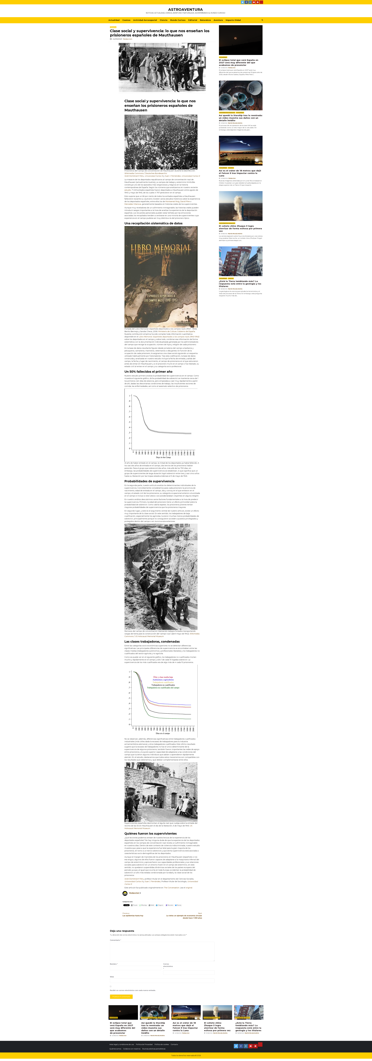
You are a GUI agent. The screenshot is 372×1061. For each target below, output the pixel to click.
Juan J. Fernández (173, 176)
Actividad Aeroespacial (145, 20)
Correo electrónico (168, 966)
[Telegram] (257, 2)
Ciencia (163, 20)
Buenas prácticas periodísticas (153, 1049)
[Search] (262, 20)
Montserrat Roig (172, 201)
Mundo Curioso (178, 20)
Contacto (174, 1044)
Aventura (218, 20)
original (189, 888)
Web (112, 977)
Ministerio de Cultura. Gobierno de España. (176, 331)
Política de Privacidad (144, 1044)
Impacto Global (233, 20)
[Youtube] (254, 2)
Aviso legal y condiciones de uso (121, 1044)
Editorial (192, 20)
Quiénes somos (115, 1049)
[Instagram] (250, 2)
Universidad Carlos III (154, 176)
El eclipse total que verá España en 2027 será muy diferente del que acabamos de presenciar (238, 62)
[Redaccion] (125, 893)
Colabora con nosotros (131, 1049)
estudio (127, 190)
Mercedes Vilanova (132, 204)
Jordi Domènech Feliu (134, 176)
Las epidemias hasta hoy (133, 914)
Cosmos (126, 20)
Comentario (115, 940)
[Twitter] (242, 2)
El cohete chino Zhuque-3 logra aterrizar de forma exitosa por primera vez (240, 228)
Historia (113, 27)
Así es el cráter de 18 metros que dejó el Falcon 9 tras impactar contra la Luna (240, 173)
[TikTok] (261, 2)
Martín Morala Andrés (235, 123)
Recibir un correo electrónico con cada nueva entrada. (133, 990)
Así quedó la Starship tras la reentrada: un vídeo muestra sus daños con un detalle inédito (241, 118)
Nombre (114, 964)
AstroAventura (185, 9)
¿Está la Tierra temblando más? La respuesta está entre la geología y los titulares (240, 283)
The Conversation (171, 888)
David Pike (185, 201)
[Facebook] (246, 2)
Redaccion (127, 39)
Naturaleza (205, 20)
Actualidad (114, 20)
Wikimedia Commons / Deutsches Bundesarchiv (145, 173)
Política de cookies (162, 1044)
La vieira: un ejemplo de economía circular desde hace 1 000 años (184, 915)
